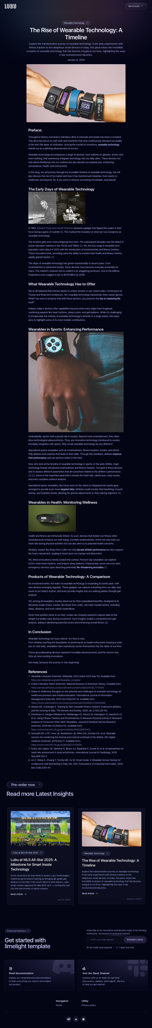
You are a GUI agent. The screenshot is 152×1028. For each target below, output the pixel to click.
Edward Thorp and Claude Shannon (55, 228)
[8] (106, 622)
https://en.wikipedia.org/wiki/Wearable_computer (56, 680)
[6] (119, 493)
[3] (52, 257)
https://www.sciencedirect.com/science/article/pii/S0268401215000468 (68, 702)
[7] (105, 567)
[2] (81, 245)
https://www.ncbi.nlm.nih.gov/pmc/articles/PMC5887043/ (60, 729)
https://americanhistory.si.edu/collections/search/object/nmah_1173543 (67, 687)
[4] (29, 475)
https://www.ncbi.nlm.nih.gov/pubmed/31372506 (56, 744)
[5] (33, 475)
